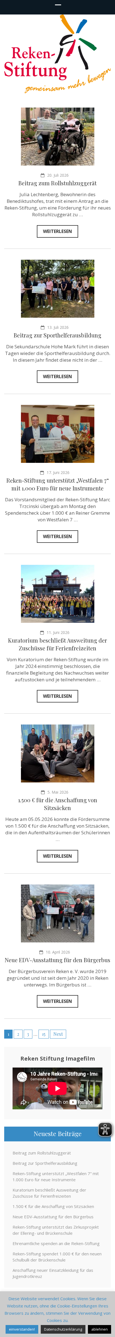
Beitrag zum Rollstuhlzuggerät (57, 183)
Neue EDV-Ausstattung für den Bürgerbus (57, 960)
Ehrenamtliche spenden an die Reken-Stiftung (56, 1243)
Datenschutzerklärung (63, 1329)
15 (43, 1034)
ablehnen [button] (99, 1329)
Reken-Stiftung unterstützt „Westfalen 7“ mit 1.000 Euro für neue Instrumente (57, 484)
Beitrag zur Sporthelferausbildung (57, 335)
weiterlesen (57, 231)
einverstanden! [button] (22, 1329)
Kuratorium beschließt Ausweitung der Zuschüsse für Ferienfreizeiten (57, 644)
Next (58, 1034)
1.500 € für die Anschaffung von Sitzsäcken (57, 803)
